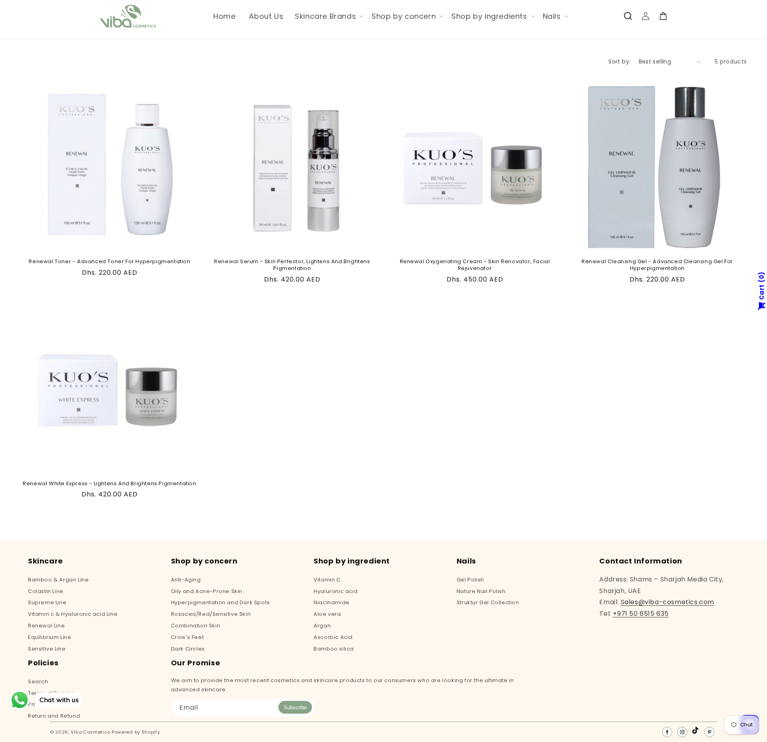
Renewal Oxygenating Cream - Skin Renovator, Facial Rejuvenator (475, 265)
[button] (328, 16)
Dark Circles (188, 649)
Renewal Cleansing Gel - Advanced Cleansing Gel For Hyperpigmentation (657, 265)
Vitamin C (327, 580)
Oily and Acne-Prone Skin (206, 591)
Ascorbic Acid (333, 637)
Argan (322, 625)
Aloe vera (327, 614)
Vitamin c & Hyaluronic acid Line (72, 614)
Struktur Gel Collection (488, 602)
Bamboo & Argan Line (58, 580)
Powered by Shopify (136, 732)
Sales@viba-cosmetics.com (667, 602)
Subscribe (295, 707)
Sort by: (619, 61)
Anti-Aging (186, 580)
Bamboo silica (334, 649)
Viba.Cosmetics (90, 732)
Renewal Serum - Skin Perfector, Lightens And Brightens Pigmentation (292, 265)
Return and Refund (54, 716)
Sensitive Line (47, 649)
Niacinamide (332, 602)
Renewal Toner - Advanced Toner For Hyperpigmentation (109, 261)
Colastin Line (46, 591)
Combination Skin (196, 625)
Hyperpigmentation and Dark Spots (220, 602)
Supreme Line (47, 602)
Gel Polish (470, 580)
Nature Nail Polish (481, 591)
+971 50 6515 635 (641, 613)
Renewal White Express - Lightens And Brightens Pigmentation (109, 483)
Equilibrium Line (50, 637)
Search (38, 682)
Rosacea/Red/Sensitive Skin (211, 614)
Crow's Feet (187, 637)
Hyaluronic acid (336, 591)
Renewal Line (46, 625)
